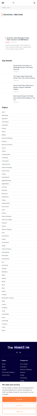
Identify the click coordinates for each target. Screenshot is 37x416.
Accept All (19, 399)
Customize (19, 405)
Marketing (4, 272)
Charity (4, 151)
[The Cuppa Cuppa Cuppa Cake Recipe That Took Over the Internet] (7, 78)
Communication (6, 154)
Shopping (4, 307)
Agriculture (5, 118)
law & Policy (5, 265)
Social (3, 311)
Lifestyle (4, 268)
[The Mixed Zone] (18, 3)
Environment (5, 206)
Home (3, 7)
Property (4, 294)
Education (4, 190)
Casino (4, 148)
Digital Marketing (6, 180)
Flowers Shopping (6, 229)
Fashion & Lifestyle (7, 219)
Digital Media (5, 184)
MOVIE (3, 281)
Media (3, 275)
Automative (5, 125)
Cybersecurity (5, 170)
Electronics (5, 193)
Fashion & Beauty (6, 216)
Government (5, 242)
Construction (5, 161)
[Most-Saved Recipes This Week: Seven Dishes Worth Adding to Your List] (7, 98)
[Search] (34, 3)
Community (5, 157)
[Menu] (3, 3)
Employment (5, 197)
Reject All (19, 411)
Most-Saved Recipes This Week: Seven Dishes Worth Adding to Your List (24, 98)
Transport (4, 324)
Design (4, 174)
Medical (4, 278)
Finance (4, 226)
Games (4, 239)
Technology (5, 320)
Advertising (5, 115)
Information (5, 255)
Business (4, 141)
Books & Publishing (7, 138)
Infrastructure (5, 259)
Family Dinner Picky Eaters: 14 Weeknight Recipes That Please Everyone (23, 67)
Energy (4, 200)
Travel (3, 327)
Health (3, 245)
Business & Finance (7, 144)
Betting (4, 135)
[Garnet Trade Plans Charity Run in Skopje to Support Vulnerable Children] (7, 87)
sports (3, 317)
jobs (3, 262)
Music (3, 285)
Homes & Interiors (7, 249)
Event (3, 210)
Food (3, 232)
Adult (3, 112)
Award (3, 131)
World (3, 330)
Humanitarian (5, 252)
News (3, 288)
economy (4, 187)
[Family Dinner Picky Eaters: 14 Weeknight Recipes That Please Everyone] (7, 67)
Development (5, 177)
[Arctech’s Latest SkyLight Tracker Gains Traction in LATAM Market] (18, 29)
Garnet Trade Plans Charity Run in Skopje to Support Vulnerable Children (23, 87)
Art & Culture (5, 122)
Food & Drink (5, 236)
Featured (4, 223)
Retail (3, 301)
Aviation (4, 128)
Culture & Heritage (7, 167)
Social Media (5, 314)
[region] (18, 399)
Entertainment (6, 203)
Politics (4, 291)
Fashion (4, 213)
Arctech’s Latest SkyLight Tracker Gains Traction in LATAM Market (18, 39)
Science (4, 304)
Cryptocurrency (6, 164)
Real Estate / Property (8, 298)
